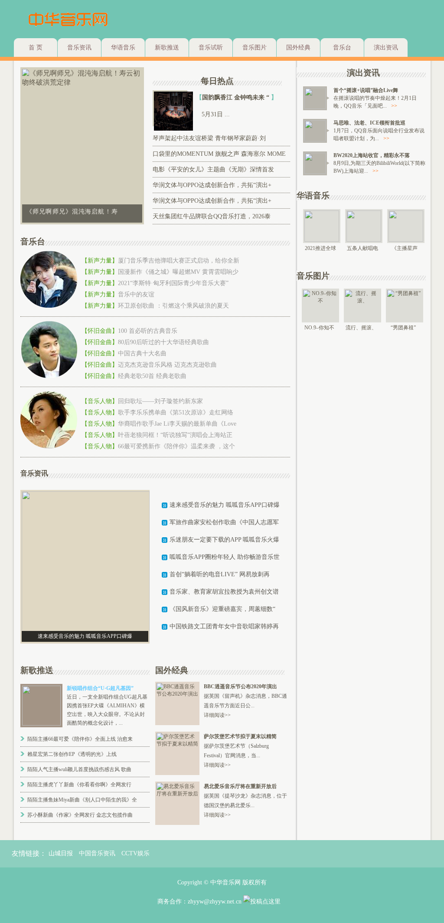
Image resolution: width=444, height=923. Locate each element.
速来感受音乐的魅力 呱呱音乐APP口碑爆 (225, 505)
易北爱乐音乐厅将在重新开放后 (240, 786)
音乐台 (342, 47)
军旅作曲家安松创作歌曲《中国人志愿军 (224, 522)
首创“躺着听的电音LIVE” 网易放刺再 (220, 574)
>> (394, 106)
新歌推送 (167, 47)
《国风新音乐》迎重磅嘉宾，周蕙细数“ (222, 609)
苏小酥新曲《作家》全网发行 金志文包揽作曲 (80, 815)
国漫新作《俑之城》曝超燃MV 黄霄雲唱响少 (178, 272)
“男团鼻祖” (403, 328)
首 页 (35, 47)
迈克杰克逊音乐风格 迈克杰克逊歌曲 (167, 364)
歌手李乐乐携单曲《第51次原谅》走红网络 (175, 412)
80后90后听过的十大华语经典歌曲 (163, 342)
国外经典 (298, 47)
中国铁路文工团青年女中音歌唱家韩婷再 (224, 626)
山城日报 (61, 853)
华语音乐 (123, 47)
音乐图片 (254, 47)
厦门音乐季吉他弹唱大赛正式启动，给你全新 (178, 260)
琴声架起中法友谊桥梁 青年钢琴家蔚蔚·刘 (209, 138)
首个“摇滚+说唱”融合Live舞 (365, 90)
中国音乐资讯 (97, 853)
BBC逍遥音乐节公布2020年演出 (240, 686)
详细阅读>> (217, 715)
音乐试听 (211, 47)
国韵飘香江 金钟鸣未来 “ (236, 97)
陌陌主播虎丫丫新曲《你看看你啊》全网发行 (79, 785)
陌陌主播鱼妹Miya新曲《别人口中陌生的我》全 (82, 800)
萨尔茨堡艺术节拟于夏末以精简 (240, 736)
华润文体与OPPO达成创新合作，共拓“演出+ (212, 185)
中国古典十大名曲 (142, 353)
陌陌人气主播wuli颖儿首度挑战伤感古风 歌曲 (79, 769)
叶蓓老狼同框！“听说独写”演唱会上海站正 (175, 435)
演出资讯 (386, 47)
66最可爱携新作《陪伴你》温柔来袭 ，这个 (176, 446)
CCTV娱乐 (135, 853)
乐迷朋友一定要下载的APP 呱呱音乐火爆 (224, 539)
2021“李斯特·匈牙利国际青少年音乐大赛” (173, 283)
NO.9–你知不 (319, 328)
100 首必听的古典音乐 (147, 331)
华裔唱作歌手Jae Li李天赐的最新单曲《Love (177, 423)
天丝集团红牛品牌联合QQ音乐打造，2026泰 (212, 216)
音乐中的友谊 (136, 294)
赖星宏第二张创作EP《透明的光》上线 (72, 754)
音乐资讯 (79, 47)
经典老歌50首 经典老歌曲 (152, 376)
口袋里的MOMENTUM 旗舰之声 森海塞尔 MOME (219, 154)
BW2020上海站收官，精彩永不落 (371, 155)
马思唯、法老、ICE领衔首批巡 (369, 123)
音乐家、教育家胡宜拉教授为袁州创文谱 (224, 591)
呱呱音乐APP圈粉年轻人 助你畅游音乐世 (225, 557)
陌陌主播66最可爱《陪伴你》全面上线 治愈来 (80, 739)
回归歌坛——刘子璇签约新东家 (160, 401)
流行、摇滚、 (361, 328)
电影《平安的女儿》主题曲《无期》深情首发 (213, 169)
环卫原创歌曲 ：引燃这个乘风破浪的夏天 (173, 305)
